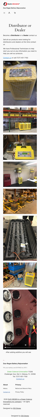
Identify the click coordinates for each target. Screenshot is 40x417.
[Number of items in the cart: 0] (15, 13)
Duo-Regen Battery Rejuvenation (14, 8)
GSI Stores (17, 408)
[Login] (9, 13)
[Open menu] (4, 13)
